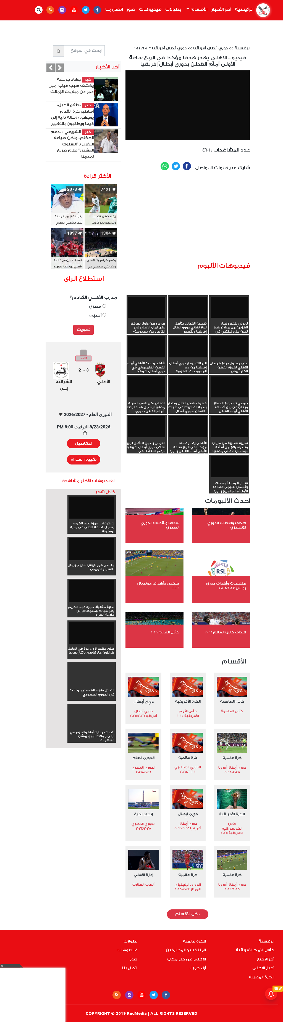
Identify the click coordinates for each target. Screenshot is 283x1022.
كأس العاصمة (232, 701)
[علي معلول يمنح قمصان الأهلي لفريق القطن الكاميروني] (229, 346)
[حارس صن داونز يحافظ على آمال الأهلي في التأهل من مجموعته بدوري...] (146, 307)
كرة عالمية (232, 758)
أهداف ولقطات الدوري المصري (160, 525)
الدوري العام (143, 758)
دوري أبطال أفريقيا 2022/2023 (160, 48)
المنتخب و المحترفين (186, 950)
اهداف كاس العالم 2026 (225, 632)
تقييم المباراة (83, 459)
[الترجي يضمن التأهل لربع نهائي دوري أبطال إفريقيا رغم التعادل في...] (146, 426)
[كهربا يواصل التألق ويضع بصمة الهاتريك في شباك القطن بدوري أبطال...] (188, 386)
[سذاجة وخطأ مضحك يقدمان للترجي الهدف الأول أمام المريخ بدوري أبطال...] (229, 466)
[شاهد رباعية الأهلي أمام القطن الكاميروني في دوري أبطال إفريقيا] (146, 346)
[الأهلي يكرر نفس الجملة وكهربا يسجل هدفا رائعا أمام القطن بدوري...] (146, 386)
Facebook (187, 166)
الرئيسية (243, 9)
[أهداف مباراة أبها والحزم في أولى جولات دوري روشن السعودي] (91, 726)
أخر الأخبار (221, 9)
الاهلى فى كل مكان (186, 959)
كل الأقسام (187, 914)
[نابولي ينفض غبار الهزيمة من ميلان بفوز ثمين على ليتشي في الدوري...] (229, 307)
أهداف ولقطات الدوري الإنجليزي (226, 525)
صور (131, 9)
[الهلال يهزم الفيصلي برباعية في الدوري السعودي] (91, 684)
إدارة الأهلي (143, 875)
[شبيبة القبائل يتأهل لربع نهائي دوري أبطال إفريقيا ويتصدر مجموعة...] (188, 307)
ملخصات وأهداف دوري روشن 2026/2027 (226, 585)
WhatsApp (165, 166)
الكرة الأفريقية (188, 701)
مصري (96, 306)
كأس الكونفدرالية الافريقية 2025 (232, 828)
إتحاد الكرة (143, 814)
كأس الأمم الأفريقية (255, 950)
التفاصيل (83, 443)
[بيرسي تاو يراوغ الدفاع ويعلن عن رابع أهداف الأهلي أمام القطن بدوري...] (229, 386)
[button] (50, 67)
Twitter (176, 166)
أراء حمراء (197, 968)
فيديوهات (150, 9)
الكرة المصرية (261, 977)
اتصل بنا (114, 9)
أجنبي (96, 315)
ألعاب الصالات (143, 884)
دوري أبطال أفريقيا (210, 48)
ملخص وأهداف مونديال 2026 (158, 585)
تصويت (83, 330)
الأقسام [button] (198, 9)
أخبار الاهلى (263, 968)
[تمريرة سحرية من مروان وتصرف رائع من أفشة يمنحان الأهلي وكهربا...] (229, 426)
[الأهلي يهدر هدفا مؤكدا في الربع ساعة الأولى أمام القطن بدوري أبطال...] (188, 426)
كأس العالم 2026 (165, 632)
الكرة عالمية (194, 941)
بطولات (173, 9)
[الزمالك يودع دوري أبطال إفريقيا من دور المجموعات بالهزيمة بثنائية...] (188, 346)
